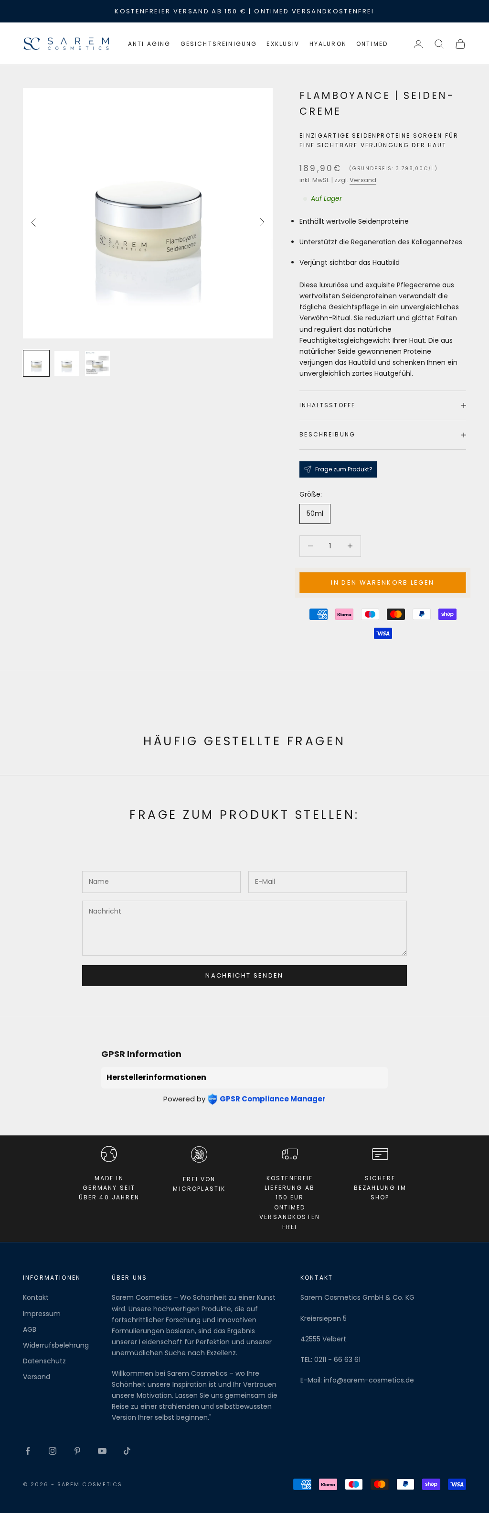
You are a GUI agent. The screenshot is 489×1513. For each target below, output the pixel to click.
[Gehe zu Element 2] (66, 363)
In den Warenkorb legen (382, 582)
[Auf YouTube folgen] (102, 1451)
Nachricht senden (244, 975)
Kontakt (36, 1297)
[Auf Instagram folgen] (52, 1451)
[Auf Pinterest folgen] (77, 1451)
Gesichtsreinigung (219, 44)
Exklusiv (282, 44)
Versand (363, 180)
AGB (29, 1329)
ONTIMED (372, 44)
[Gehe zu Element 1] (36, 363)
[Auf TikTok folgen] (127, 1451)
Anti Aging (149, 44)
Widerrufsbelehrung (56, 1345)
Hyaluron (328, 44)
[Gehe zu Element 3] (97, 363)
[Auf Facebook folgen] (27, 1451)
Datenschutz (44, 1361)
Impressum (42, 1313)
